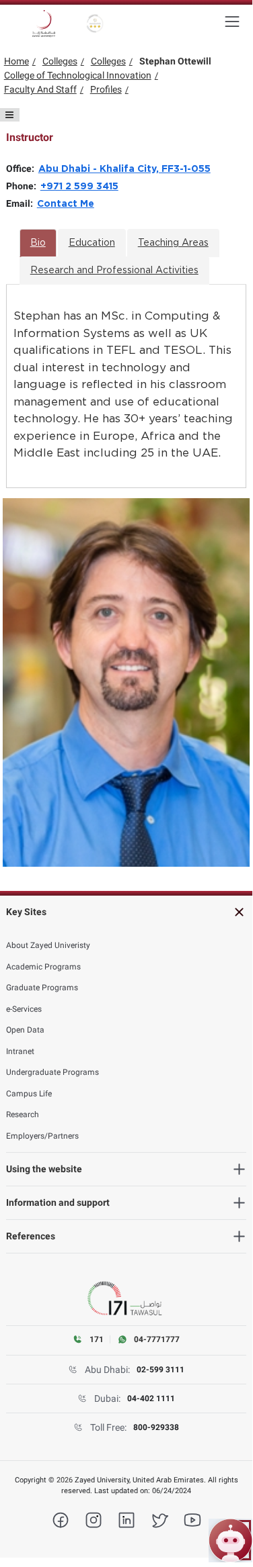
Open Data (25, 1030)
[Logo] (43, 23)
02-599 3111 (160, 1369)
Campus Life (29, 1093)
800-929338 (156, 1427)
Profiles (106, 89)
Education (92, 243)
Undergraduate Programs (52, 1072)
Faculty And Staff (40, 89)
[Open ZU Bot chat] (230, 1540)
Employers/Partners (42, 1136)
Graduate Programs (42, 987)
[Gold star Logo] (95, 23)
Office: (22, 168)
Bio (38, 243)
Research (22, 1114)
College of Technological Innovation (77, 75)
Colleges (59, 61)
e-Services (24, 1009)
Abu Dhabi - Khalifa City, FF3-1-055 (124, 169)
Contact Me (65, 204)
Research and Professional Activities (114, 270)
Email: (21, 203)
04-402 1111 (151, 1398)
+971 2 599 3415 (79, 186)
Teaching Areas (173, 243)
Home (16, 61)
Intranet (20, 1051)
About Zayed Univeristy (48, 945)
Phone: (23, 186)
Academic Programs (43, 966)
